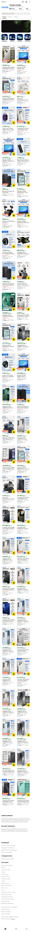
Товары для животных (7, 896)
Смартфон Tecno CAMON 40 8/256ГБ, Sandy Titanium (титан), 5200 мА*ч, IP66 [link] (8, 711)
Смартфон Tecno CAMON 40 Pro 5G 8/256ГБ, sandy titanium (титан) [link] (23, 438)
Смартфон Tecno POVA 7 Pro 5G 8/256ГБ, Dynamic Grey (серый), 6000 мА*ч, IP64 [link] (23, 650)
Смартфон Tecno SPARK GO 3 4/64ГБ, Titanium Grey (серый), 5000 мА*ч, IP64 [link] (23, 315)
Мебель (3, 867)
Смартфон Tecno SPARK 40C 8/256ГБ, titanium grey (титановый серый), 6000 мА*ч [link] (8, 68)
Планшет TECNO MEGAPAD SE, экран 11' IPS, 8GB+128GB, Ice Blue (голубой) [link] (23, 468)
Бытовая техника (5, 870)
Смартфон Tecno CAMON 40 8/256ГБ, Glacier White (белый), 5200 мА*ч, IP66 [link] (8, 650)
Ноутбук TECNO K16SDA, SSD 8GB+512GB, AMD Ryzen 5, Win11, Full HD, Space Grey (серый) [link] (23, 68)
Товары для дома (5, 878)
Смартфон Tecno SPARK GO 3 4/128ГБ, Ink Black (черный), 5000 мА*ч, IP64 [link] (8, 528)
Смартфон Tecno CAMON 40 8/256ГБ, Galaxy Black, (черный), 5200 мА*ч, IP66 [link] (23, 741)
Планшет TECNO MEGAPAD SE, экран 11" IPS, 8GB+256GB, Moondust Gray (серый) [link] (8, 346)
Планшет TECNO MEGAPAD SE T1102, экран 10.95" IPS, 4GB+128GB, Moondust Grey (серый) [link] (23, 191)
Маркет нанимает (5, 911)
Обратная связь (5, 909)
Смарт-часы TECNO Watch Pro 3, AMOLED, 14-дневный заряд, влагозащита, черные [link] (8, 376)
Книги (3, 890)
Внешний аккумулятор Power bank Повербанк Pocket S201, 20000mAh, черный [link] (8, 284)
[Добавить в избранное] (14, 47)
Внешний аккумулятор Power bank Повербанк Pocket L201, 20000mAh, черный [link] (23, 407)
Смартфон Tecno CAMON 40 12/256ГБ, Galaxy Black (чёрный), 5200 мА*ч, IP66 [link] (23, 771)
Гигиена (3, 872)
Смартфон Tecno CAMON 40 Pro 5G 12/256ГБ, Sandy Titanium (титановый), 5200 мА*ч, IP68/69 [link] (8, 559)
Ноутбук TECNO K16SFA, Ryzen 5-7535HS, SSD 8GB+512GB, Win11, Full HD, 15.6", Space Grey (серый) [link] (23, 376)
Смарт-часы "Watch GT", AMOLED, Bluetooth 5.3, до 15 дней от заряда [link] (8, 253)
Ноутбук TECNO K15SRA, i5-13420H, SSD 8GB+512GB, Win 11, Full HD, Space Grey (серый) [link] (8, 160)
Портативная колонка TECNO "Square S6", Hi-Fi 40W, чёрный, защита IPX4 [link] (23, 160)
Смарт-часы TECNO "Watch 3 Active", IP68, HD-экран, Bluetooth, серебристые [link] (8, 129)
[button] (23, 2)
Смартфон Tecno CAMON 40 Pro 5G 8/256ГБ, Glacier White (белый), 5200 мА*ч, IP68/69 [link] (8, 741)
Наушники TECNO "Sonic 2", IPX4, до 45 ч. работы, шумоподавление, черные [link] (23, 284)
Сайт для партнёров (6, 852)
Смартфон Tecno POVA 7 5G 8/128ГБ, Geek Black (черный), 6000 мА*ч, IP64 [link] (8, 801)
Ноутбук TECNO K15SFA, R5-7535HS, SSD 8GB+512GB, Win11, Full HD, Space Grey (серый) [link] (23, 222)
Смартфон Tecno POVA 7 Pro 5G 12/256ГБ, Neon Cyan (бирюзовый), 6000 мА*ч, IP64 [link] (23, 801)
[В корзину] (14, 61)
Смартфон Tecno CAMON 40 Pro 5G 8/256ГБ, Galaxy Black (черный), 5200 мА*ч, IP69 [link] (22, 711)
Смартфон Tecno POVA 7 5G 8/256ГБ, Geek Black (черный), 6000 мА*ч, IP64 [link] (23, 498)
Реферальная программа (7, 858)
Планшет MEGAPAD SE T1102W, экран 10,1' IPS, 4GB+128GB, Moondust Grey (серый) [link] (8, 99)
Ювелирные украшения (7, 903)
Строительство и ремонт (7, 899)
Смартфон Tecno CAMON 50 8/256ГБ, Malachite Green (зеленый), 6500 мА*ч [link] (8, 315)
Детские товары (5, 901)
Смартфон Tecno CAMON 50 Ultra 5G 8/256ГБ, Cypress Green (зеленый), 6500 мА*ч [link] (8, 407)
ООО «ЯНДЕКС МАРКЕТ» (12, 917)
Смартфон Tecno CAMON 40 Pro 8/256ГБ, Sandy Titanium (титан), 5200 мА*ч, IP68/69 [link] (8, 680)
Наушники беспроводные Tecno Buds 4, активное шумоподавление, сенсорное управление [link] (23, 99)
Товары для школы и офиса (8, 892)
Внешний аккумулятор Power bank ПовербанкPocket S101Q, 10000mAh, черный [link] (8, 191)
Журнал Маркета (5, 913)
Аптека (3, 881)
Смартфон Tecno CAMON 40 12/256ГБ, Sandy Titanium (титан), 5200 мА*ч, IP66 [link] (23, 589)
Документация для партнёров (9, 850)
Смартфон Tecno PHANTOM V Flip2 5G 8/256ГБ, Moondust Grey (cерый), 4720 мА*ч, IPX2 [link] (23, 528)
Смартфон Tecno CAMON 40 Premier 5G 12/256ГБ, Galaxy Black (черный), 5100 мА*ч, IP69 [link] (23, 346)
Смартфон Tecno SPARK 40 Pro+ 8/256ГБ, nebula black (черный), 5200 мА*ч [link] (8, 468)
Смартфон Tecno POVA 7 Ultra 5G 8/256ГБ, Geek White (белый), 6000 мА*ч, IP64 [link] (23, 680)
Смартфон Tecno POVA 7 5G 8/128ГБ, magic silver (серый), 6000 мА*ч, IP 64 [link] (23, 129)
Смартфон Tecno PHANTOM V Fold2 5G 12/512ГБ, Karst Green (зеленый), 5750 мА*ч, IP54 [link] (23, 253)
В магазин (5, 929)
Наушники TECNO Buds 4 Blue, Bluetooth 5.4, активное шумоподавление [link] (8, 438)
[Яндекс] (13, 919)
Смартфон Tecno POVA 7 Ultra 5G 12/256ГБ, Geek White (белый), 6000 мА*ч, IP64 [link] (23, 559)
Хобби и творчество (6, 885)
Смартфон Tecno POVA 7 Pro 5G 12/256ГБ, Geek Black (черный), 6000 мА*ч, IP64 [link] (8, 771)
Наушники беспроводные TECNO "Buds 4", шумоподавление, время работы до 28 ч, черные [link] (8, 498)
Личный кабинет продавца (8, 845)
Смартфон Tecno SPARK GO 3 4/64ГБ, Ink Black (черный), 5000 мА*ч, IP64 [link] (8, 589)
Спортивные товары (6, 894)
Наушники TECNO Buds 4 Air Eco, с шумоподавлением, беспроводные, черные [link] (8, 222)
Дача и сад (4, 887)
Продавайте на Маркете (7, 847)
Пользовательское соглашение (9, 907)
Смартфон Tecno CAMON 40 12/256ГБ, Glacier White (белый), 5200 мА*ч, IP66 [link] (23, 620)
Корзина (26, 929)
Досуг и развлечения (6, 865)
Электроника (4, 874)
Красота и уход (5, 883)
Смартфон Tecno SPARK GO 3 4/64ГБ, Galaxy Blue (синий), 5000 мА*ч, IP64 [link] (8, 620)
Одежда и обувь (5, 876)
